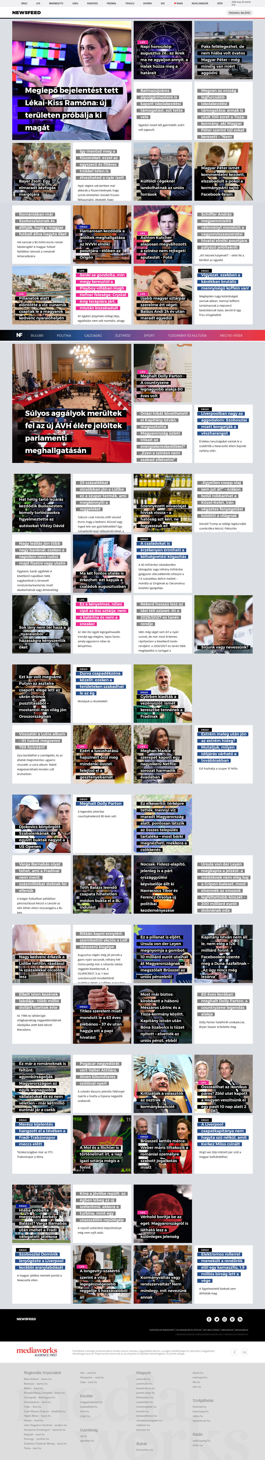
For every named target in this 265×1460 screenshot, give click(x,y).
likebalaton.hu (144, 1397)
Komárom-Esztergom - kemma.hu (45, 1429)
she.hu (197, 1386)
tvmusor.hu (143, 1429)
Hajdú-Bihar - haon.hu (37, 1415)
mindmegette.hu (146, 1406)
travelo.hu (142, 1411)
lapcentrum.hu (201, 1420)
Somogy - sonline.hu (36, 1438)
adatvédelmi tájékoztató (162, 1330)
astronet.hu (143, 1378)
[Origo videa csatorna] (232, 1319)
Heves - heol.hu (33, 1420)
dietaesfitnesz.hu (146, 1415)
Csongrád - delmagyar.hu (39, 1397)
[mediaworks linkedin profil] (244, 1352)
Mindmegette (56, 3)
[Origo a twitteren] (216, 1319)
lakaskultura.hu (145, 1388)
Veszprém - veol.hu (92, 1377)
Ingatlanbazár (200, 3)
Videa (75, 3)
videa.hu (198, 1416)
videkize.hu (143, 1425)
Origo (24, 3)
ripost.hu (198, 1372)
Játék (220, 3)
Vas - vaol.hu (88, 1372)
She (163, 3)
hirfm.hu (198, 1445)
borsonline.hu (144, 1449)
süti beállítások (211, 1330)
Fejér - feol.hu (32, 1406)
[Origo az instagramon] (224, 1319)
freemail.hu (199, 1406)
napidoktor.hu (144, 1402)
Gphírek (147, 3)
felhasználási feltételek (188, 1330)
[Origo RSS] (240, 1319)
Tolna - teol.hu (32, 1448)
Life (38, 3)
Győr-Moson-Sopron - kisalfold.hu (44, 1411)
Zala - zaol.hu (88, 1382)
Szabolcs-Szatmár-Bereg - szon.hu (45, 1443)
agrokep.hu (87, 1440)
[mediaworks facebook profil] (235, 1352)
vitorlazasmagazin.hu (149, 1420)
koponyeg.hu (201, 1411)
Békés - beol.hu (33, 1388)
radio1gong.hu (201, 1440)
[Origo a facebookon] (209, 1319)
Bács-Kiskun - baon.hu (38, 1378)
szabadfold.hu (88, 1406)
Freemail (111, 3)
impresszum (227, 1330)
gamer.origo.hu (145, 1392)
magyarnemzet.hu (91, 1402)
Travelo (129, 3)
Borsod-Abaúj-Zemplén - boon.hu (44, 1392)
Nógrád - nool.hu (34, 1434)
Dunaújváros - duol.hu (37, 1402)
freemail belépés (239, 13)
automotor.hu (144, 1383)
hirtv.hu (84, 1411)
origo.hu (85, 1416)
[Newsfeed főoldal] (26, 1319)
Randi (180, 3)
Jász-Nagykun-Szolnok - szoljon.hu (45, 1425)
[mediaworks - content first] (37, 1352)
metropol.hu (200, 1377)
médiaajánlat (241, 1330)
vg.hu (83, 1436)
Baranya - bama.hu (36, 1383)
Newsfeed (92, 3)
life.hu (196, 1382)
